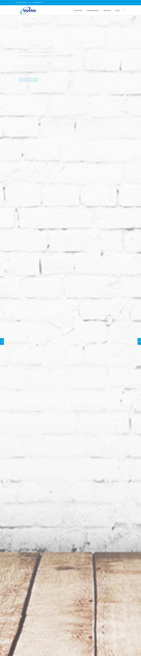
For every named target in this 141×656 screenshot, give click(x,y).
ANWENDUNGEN (93, 10)
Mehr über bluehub (108, 360)
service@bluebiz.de (38, 2)
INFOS (117, 10)
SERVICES (107, 10)
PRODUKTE (78, 10)
